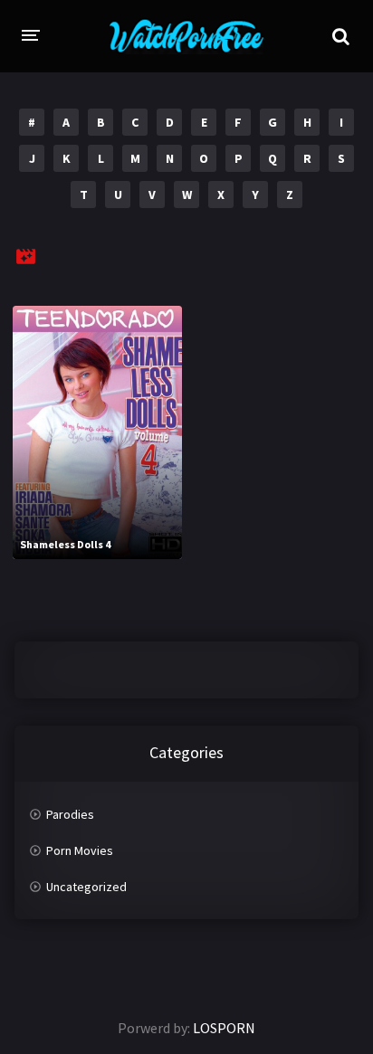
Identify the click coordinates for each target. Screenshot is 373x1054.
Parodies (70, 814)
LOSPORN (224, 1028)
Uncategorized (86, 886)
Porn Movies (79, 850)
